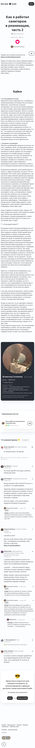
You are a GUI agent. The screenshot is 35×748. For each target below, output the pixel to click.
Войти (31, 3)
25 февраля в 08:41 (8, 652)
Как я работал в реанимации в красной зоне (15, 422)
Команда (19, 724)
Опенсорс (4, 729)
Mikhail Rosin (8, 551)
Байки (17, 91)
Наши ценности (11, 724)
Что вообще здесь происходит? (17, 692)
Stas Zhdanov (8, 478)
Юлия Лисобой (8, 651)
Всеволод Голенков (12, 508)
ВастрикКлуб (8, 4)
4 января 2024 (7, 448)
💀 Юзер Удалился (10, 640)
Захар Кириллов (9, 447)
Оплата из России (13, 729)
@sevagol (10, 622)
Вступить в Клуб (22, 698)
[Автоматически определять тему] (6, 737)
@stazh (6, 513)
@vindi (6, 591)
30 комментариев (13, 425)
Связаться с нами (14, 726)
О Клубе (4, 724)
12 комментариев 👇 (11, 440)
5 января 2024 (7, 480)
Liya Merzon (7, 466)
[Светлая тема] (3, 737)
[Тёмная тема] (8, 737)
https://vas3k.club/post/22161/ (11, 57)
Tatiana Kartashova (10, 529)
